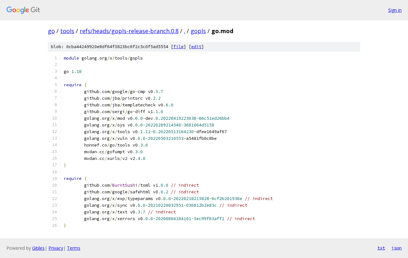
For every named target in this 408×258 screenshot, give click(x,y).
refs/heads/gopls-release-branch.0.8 (129, 31)
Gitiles (38, 248)
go (51, 31)
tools (67, 31)
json (396, 248)
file (178, 46)
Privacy (55, 248)
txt (381, 248)
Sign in (395, 10)
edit (196, 46)
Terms (73, 248)
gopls (198, 31)
